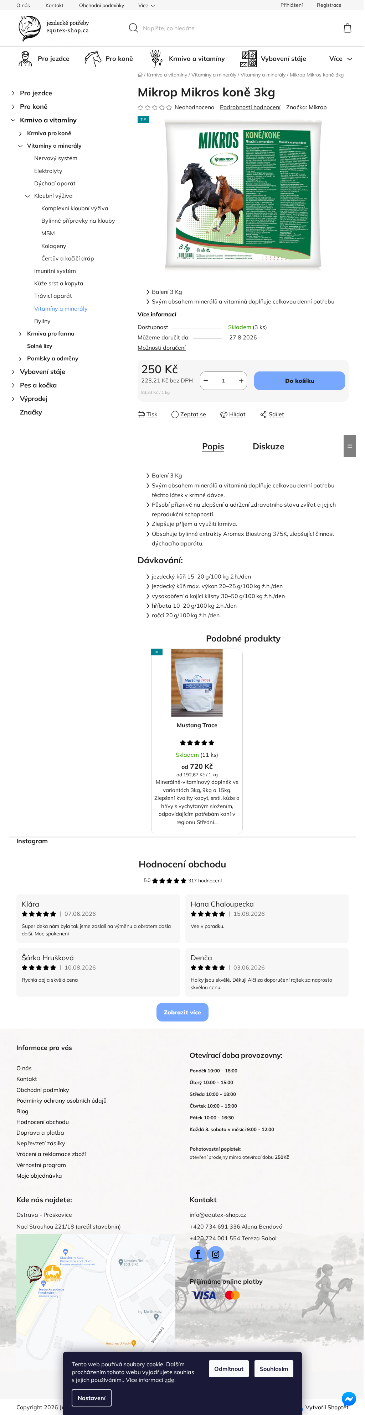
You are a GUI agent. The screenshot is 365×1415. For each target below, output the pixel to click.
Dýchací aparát (55, 183)
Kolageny (53, 245)
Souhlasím (274, 1368)
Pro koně (33, 106)
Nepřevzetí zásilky (40, 1143)
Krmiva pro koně (49, 133)
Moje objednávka (39, 1175)
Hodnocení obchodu (182, 864)
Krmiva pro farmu (50, 333)
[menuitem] (43, 58)
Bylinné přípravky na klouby (78, 220)
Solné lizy (39, 345)
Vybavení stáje (42, 372)
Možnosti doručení (162, 347)
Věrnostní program (41, 1164)
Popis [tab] (213, 446)
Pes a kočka (38, 385)
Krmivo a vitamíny (48, 120)
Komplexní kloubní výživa (74, 208)
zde (169, 1379)
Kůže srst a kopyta (58, 283)
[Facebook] (198, 1254)
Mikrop (318, 107)
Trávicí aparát (53, 295)
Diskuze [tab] (268, 446)
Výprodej (33, 399)
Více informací (157, 314)
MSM (48, 233)
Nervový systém (55, 158)
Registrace (329, 5)
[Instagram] (215, 1254)
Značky (31, 412)
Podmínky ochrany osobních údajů (61, 1100)
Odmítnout (228, 1368)
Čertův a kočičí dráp (67, 258)
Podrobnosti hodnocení (250, 107)
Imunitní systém (55, 270)
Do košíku (299, 380)
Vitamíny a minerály (54, 145)
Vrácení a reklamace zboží (51, 1153)
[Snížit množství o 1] (205, 381)
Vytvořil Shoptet (327, 1407)
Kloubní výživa (53, 195)
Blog (22, 1111)
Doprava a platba (40, 1132)
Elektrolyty (48, 170)
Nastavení (92, 1397)
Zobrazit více (182, 1012)
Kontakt (54, 5)
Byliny (42, 320)
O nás (23, 5)
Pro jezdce (36, 93)
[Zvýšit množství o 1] (241, 381)
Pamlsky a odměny (52, 358)
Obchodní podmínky (101, 5)
